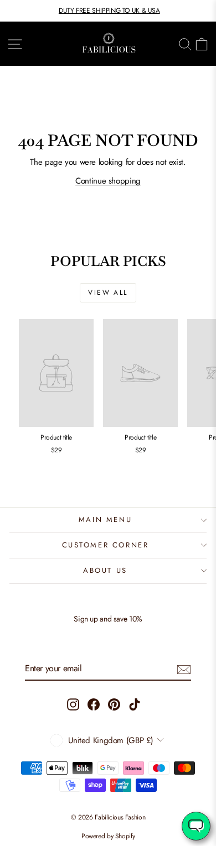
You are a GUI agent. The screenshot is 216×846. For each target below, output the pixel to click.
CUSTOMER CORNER (105, 545)
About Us (105, 570)
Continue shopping (108, 181)
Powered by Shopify (108, 836)
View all (107, 292)
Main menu (105, 519)
